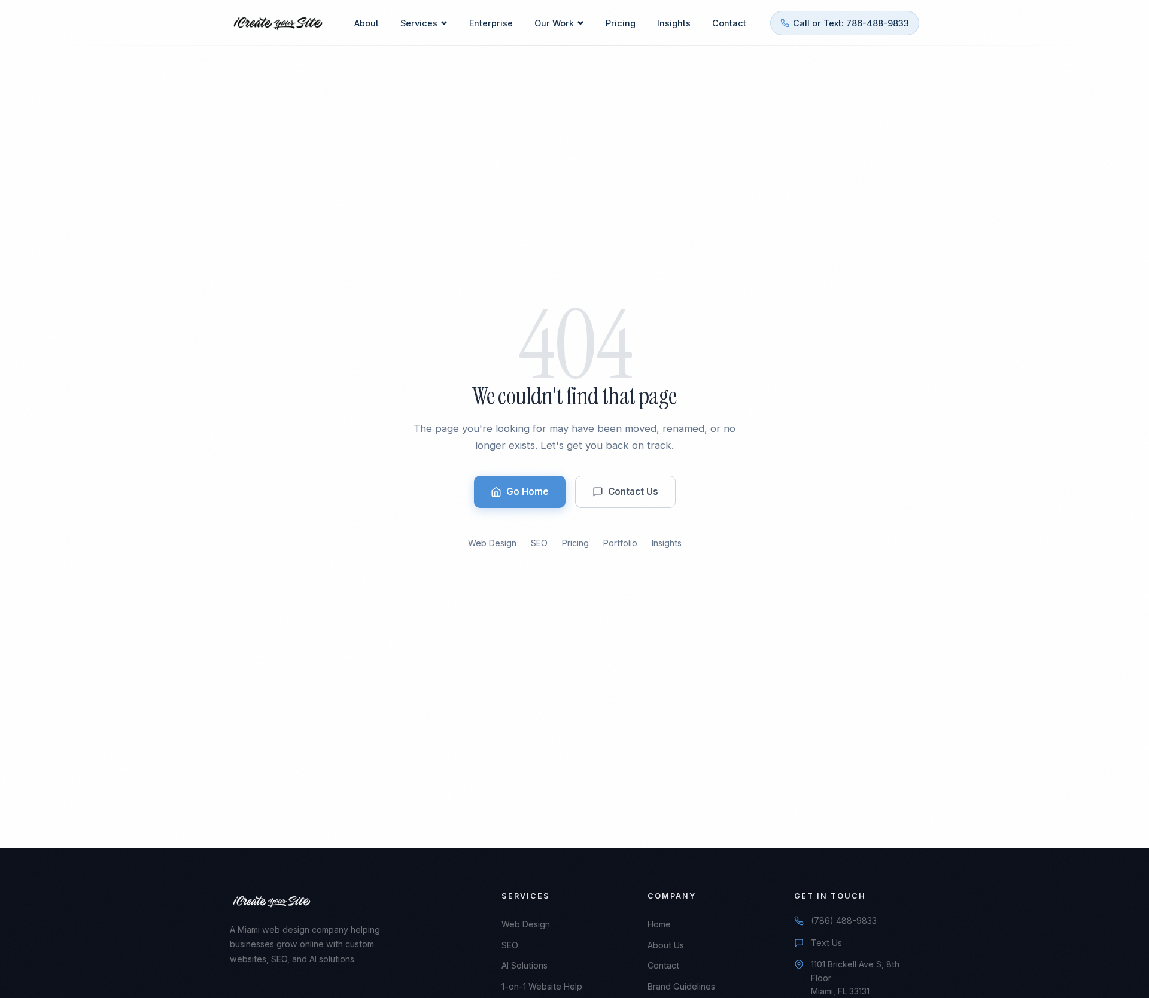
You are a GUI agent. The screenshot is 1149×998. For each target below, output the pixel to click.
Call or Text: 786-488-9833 (851, 23)
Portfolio (620, 543)
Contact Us (633, 491)
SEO (539, 543)
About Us (666, 945)
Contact (729, 23)
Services (418, 23)
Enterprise (491, 23)
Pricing (621, 23)
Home (659, 924)
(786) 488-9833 (844, 920)
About (366, 23)
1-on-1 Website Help (541, 986)
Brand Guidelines (681, 986)
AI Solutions (524, 965)
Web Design (492, 543)
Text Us (826, 943)
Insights (674, 23)
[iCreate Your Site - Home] (278, 23)
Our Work (554, 23)
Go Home (527, 491)
